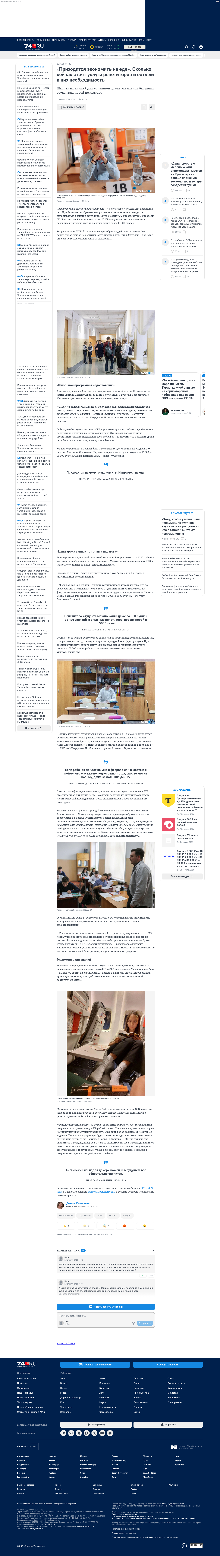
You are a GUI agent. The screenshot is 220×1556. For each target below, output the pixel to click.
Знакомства (59, 40)
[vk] (71, 1433)
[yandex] (110, 1433)
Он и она (138, 1378)
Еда (62, 1402)
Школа (100, 1215)
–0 (151, 1276)
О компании (23, 1388)
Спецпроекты (174, 1402)
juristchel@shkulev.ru (85, 1526)
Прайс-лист (23, 1383)
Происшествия (142, 1392)
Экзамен (113, 1215)
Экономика (173, 1397)
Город (63, 1392)
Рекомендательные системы (124, 1533)
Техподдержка (24, 1402)
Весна (63, 1388)
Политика (139, 1388)
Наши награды (25, 1392)
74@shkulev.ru (49, 1524)
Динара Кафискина (77, 1203)
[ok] (79, 1433)
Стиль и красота (176, 1383)
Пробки (97, 47)
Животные (66, 1407)
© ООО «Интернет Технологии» (31, 1546)
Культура (104, 1388)
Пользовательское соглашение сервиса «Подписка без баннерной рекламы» (145, 1537)
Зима (102, 1378)
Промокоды (43, 40)
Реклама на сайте (26, 1378)
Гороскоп (113, 40)
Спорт (170, 1378)
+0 (143, 1276)
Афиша (102, 40)
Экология (172, 1392)
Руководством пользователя (124, 1514)
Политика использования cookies (126, 1529)
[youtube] (102, 1433)
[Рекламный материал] (134, 47)
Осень (137, 1383)
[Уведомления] (193, 47)
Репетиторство (66, 1215)
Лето (102, 1392)
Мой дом (104, 1397)
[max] (87, 1433)
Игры (141, 40)
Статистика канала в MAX (31, 1412)
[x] (94, 1433)
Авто (63, 1378)
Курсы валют (129, 40)
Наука (102, 1402)
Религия (138, 1407)
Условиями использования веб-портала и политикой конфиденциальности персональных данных (154, 1518)
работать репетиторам (101, 1191)
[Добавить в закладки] (144, 107)
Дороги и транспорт (70, 1397)
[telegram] (63, 1433)
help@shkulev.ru (36, 1528)
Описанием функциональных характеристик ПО (132, 1516)
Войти (67, 1324)
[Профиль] (201, 47)
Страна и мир (174, 1388)
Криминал (104, 1383)
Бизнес (64, 1383)
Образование (85, 1215)
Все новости (34, 66)
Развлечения (141, 1402)
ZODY (149, 40)
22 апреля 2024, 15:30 (66, 99)
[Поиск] (186, 47)
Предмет (127, 1215)
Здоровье (65, 1412)
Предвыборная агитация (30, 1407)
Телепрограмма (87, 40)
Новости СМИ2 (66, 1343)
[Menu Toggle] (19, 47)
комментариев (73, 107)
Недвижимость (25, 40)
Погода (72, 40)
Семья (137, 1412)
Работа (137, 1397)
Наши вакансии (25, 1397)
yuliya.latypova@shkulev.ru (173, 1504)
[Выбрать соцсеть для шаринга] (152, 107)
